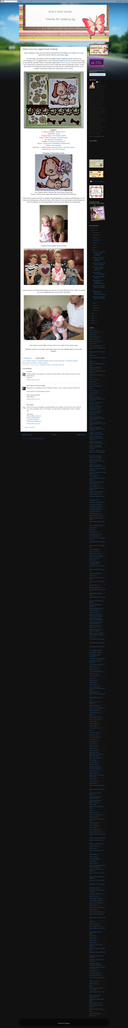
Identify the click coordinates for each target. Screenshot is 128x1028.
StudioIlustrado (65, 143)
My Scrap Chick (94, 770)
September (96, 240)
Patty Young (92, 804)
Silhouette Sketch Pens (96, 894)
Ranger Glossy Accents (96, 840)
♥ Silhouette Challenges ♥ (34, 421)
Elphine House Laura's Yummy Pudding (96, 630)
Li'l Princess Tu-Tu (94, 728)
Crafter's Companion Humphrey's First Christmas (95, 413)
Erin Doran (92, 637)
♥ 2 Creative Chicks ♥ (33, 419)
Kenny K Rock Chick (95, 719)
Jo (27, 371)
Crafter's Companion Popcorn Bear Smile (95, 456)
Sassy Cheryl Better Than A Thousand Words (97, 866)
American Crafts (94, 339)
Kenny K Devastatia (95, 717)
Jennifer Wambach (94, 697)
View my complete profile (96, 136)
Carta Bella (92, 381)
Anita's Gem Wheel (95, 341)
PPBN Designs (93, 817)
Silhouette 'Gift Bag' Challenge (98, 277)
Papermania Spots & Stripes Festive (95, 797)
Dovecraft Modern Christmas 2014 (94, 562)
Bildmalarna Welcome (95, 375)
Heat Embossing (94, 675)
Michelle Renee (93, 750)
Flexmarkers (26, 363)
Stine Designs (93, 909)
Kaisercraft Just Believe (96, 708)
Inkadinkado (93, 682)
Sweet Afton (92, 938)
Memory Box (93, 748)
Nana (28, 404)
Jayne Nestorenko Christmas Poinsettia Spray (97, 693)
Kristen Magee (93, 723)
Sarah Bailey (93, 861)
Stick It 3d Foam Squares (67, 147)
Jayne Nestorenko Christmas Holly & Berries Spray (96, 688)
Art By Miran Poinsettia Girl (97, 348)
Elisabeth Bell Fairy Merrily (97, 589)
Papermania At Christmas (96, 785)
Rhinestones (93, 848)
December (96, 232)
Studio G (91, 921)
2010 (93, 320)
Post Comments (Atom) (37, 438)
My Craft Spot (93, 762)
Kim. (99, 82)
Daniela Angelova (94, 513)
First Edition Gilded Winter (97, 646)
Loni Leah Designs (94, 737)
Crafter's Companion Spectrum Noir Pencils (95, 465)
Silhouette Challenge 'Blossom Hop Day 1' (98, 298)
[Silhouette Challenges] (97, 181)
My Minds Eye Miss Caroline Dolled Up (95, 767)
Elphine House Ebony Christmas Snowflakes (95, 619)
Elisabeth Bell (93, 585)
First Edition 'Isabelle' (59, 135)
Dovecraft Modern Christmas (94, 559)
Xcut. (90, 1011)
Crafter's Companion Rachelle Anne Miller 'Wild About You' (97, 461)
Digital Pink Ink (93, 532)
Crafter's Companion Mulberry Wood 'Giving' (96, 442)
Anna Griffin (92, 343)
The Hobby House (94, 973)
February (96, 308)
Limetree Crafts (93, 735)
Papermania (93, 783)
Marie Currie (93, 743)
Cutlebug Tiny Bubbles (96, 492)
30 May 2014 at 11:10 (33, 380)
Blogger (67, 1023)
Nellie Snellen (93, 773)
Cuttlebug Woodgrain (95, 509)
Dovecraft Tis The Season (97, 566)
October (95, 237)
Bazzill (58, 133)
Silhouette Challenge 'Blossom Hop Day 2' (98, 287)
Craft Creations (93, 393)
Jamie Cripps (93, 684)
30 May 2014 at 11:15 (33, 399)
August (95, 242)
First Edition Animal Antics (96, 639)
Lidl (90, 730)
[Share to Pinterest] (44, 358)
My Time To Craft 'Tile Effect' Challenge (98, 263)
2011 (93, 318)
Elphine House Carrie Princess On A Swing (95, 615)
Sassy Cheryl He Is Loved (97, 873)
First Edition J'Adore (95, 652)
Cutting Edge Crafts (95, 494)
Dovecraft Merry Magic (96, 556)
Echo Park (92, 575)
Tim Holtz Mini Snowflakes (97, 977)
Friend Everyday (65, 62)
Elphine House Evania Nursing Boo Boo (95, 622)
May (94, 250)
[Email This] (36, 358)
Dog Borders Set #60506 (50, 143)
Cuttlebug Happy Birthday (96, 496)
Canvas (91, 377)
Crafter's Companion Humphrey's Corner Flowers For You (95, 408)
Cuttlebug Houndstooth (96, 502)
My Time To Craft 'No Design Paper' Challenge (98, 253)
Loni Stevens (93, 739)
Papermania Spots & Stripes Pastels (95, 801)
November (96, 235)
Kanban (91, 714)
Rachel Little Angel (94, 829)
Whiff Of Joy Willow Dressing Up (95, 996)
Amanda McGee (94, 337)
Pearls (91, 810)
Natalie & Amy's (61, 132)
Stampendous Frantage (96, 907)
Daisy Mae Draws (94, 511)
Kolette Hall (92, 721)
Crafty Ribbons (93, 476)
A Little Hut (92, 330)
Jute (90, 699)
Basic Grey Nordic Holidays (97, 358)
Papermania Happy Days (96, 789)
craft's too (92, 395)
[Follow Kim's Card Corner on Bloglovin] (97, 75)
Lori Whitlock (93, 741)
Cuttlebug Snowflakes (95, 504)
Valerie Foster (93, 983)
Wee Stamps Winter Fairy (96, 992)
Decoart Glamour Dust (96, 525)
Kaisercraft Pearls (94, 710)
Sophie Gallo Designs (95, 900)
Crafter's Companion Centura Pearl (95, 403)
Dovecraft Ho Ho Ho (95, 554)
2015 (93, 228)
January (95, 310)
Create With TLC (94, 486)
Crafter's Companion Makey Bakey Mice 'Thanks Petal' (97, 423)
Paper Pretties (93, 781)
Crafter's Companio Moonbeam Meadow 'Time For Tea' (97, 399)
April (94, 303)
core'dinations (93, 390)
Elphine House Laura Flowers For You (95, 626)
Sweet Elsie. (93, 942)
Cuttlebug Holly (93, 500)
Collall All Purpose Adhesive (49, 147)
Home (54, 435)
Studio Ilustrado (43, 363)
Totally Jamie (93, 981)
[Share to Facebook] (42, 358)
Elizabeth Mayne (94, 612)
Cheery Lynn (93, 384)
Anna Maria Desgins (95, 346)
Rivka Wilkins (93, 854)
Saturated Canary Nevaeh (97, 880)
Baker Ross (92, 355)
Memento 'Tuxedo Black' (55, 139)
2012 (93, 316)
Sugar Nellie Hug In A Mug (97, 928)
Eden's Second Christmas (97, 581)
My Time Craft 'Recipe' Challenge (98, 273)
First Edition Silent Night (96, 658)
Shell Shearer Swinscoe (34, 385)
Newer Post (27, 435)
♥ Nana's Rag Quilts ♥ (33, 417)
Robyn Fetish (93, 856)
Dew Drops (92, 527)
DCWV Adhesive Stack (96, 515)
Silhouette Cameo (94, 888)
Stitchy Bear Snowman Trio (97, 918)
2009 (93, 323)
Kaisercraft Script (94, 712)
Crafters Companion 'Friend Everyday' (56, 137)
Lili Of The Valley (94, 732)
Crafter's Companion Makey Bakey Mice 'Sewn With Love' (96, 418)
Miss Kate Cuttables (95, 758)
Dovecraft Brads (94, 549)
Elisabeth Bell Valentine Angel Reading (96, 609)
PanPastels (92, 779)
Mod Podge (92, 760)
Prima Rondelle (93, 825)
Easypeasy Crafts (94, 573)
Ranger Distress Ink (95, 832)
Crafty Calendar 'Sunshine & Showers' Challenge (99, 293)
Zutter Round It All (94, 1013)
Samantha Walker (94, 859)
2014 (93, 230)
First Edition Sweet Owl (96, 664)
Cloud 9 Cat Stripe (94, 386)
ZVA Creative (93, 1016)
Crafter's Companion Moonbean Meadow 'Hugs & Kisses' (97, 429)
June (94, 247)
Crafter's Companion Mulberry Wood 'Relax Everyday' (95, 447)
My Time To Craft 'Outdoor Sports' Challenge (98, 268)
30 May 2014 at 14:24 (33, 423)
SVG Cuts (92, 935)
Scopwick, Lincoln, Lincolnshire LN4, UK (52, 365)
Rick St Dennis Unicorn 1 (96, 850)
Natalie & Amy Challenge (59, 58)
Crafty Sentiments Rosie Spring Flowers (96, 483)
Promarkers (34, 363)
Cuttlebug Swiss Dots (95, 507)
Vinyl (90, 986)
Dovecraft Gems (94, 551)
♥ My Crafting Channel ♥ (34, 416)
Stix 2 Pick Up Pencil (58, 149)
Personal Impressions (95, 814)
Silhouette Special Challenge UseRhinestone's (98, 282)
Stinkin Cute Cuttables (95, 912)
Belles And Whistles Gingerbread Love (95, 368)
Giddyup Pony (93, 669)
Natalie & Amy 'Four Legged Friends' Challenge (98, 259)
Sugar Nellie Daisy (94, 926)
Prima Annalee (93, 823)
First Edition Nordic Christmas (95, 655)
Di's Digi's (92, 530)
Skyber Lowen (93, 896)
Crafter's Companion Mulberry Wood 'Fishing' (96, 433)
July (94, 245)
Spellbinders (93, 905)
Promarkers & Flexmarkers (56, 141)
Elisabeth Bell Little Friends (97, 597)
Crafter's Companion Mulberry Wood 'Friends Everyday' (48, 360)
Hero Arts (92, 678)
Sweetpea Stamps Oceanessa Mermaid (95, 964)
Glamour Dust (93, 673)
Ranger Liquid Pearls (95, 844)
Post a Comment (30, 427)
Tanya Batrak (93, 971)
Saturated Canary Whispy (96, 884)
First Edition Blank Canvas (97, 643)
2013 (93, 313)
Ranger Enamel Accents (96, 838)
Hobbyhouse (93, 680)
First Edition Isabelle (71, 360)
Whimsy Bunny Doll (95, 1003)
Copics (91, 388)
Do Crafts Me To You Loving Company (95, 535)
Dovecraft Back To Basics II (97, 542)
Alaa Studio (92, 334)
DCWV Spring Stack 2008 (96, 521)
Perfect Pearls (93, 812)
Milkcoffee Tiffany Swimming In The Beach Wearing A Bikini (96, 754)
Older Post (81, 435)
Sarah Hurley (93, 863)
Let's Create (93, 726)
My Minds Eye (93, 764)
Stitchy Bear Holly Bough (96, 914)
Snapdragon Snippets (95, 898)
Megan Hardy (93, 746)
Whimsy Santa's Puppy (96, 1009)
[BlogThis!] (38, 358)
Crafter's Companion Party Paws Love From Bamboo (97, 451)
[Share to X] (40, 358)
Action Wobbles (93, 332)
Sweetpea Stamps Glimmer (97, 952)
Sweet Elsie (92, 940)
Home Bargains (56, 145)
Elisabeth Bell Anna (95, 587)
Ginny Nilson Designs (95, 671)
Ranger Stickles (94, 846)
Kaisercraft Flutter (94, 705)
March (95, 305)
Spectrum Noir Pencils (95, 903)
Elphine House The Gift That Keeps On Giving (96, 634)
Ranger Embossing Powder (97, 834)
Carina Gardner (94, 379)
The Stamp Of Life (94, 975)
